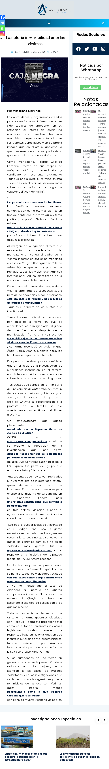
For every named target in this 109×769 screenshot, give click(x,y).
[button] (49, 22)
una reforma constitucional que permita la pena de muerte (34, 503)
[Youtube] (95, 49)
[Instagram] (2, 33)
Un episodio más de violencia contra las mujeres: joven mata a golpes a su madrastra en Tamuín (103, 129)
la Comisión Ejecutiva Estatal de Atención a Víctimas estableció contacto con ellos (34, 340)
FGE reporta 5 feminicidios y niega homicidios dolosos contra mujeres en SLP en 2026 (89, 200)
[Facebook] (2, 17)
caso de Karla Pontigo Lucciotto (27, 441)
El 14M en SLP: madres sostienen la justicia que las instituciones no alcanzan (89, 121)
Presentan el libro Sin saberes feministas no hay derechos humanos (103, 197)
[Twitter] (2, 22)
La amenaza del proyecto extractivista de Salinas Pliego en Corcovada (80, 757)
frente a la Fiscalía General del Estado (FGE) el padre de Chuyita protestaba (34, 229)
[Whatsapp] (2, 28)
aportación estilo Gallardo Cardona (29, 550)
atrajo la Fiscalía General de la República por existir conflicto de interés (34, 455)
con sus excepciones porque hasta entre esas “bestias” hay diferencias (34, 579)
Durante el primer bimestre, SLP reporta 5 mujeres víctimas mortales (88, 161)
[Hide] (1, 39)
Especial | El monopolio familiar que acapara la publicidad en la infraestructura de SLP (26, 757)
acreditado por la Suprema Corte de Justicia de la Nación (34, 431)
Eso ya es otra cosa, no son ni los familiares (34, 202)
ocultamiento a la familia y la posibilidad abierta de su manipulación (34, 300)
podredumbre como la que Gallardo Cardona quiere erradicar (34, 693)
